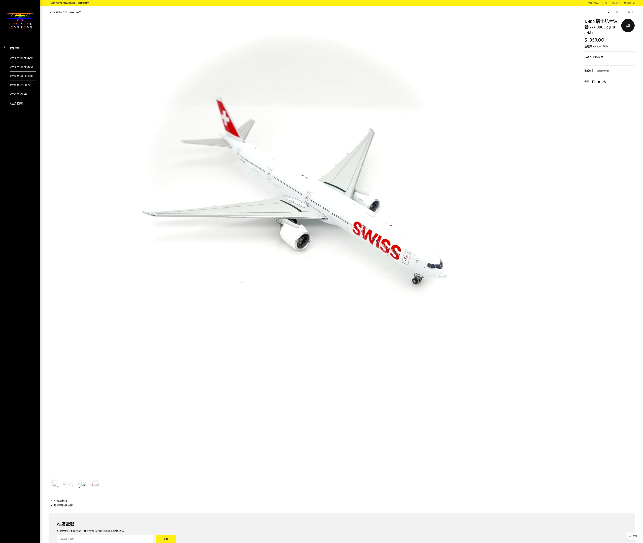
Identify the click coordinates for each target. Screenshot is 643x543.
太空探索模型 (17, 103)
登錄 (590, 3)
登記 (596, 3)
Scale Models (603, 70)
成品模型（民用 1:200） (22, 57)
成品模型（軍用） (19, 94)
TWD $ (614, 3)
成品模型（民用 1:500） (22, 76)
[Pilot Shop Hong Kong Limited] (20, 20)
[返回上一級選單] (4, 46)
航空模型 (14, 48)
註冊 (166, 538)
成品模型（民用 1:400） (22, 66)
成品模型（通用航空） (21, 85)
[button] (569, 247)
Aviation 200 (600, 46)
